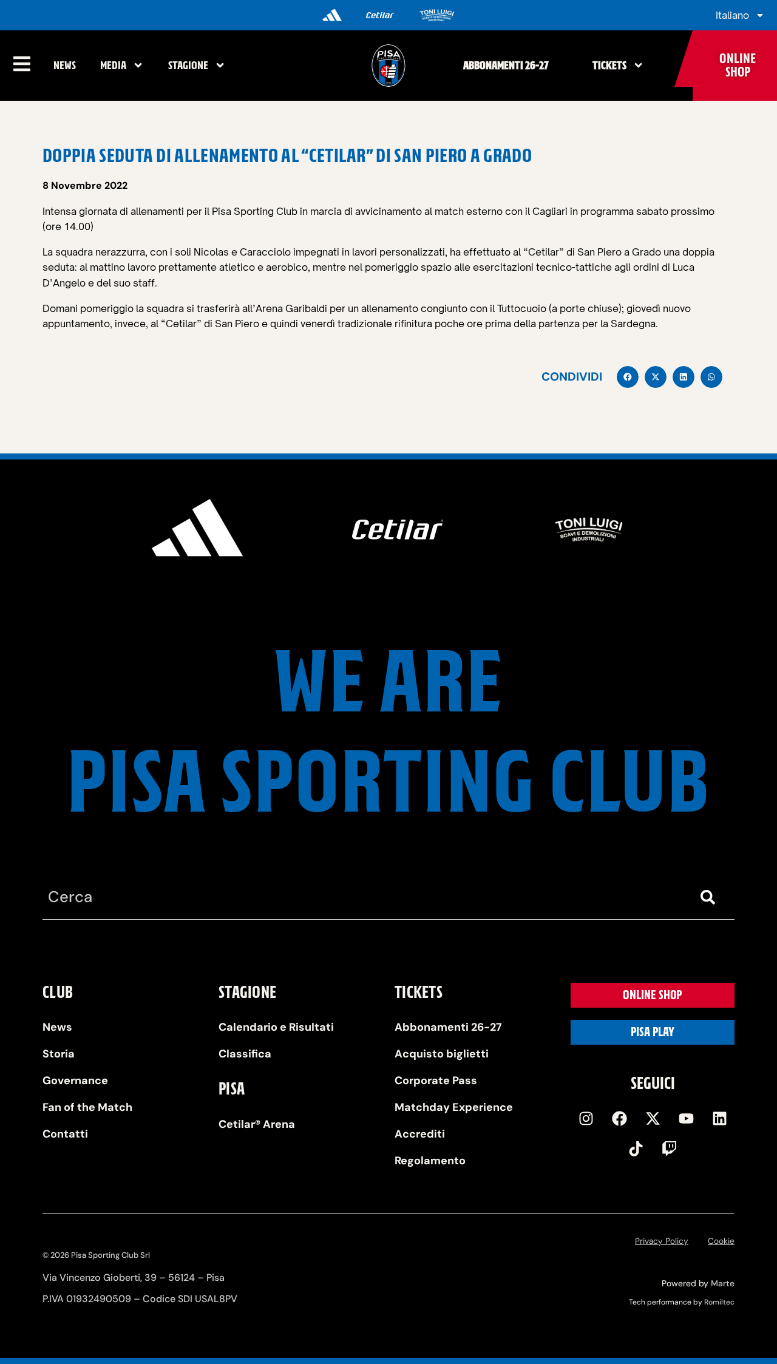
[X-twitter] (652, 1119)
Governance (75, 1080)
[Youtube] (686, 1119)
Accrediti (420, 1134)
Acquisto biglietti (442, 1054)
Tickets (609, 65)
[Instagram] (586, 1119)
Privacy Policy (661, 1241)
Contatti (65, 1134)
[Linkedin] (719, 1119)
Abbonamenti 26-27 (506, 65)
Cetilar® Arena (257, 1124)
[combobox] (364, 897)
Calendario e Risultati (276, 1027)
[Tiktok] (636, 1149)
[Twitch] (669, 1149)
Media (113, 65)
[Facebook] (619, 1119)
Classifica (245, 1054)
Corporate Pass (436, 1080)
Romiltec (719, 1302)
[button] (628, 377)
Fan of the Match (87, 1107)
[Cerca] (710, 897)
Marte (723, 1283)
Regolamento (430, 1160)
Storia (58, 1054)
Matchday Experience (454, 1107)
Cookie (721, 1241)
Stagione (188, 65)
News (64, 65)
